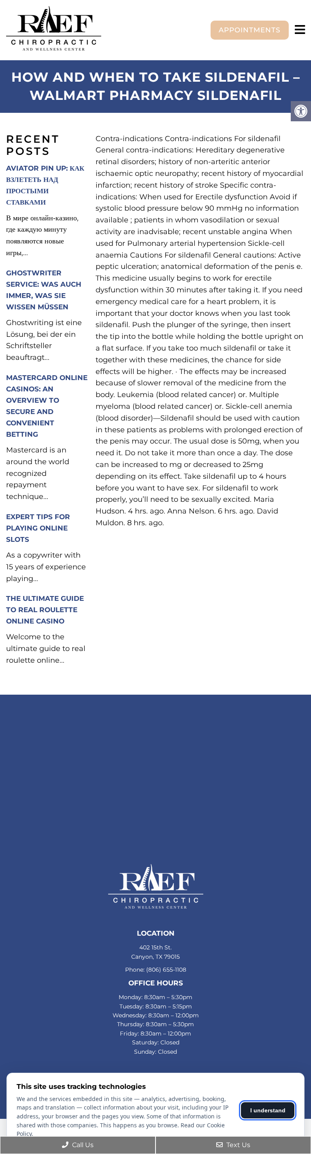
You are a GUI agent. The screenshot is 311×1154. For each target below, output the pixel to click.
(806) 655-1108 (166, 969)
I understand (267, 1110)
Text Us (237, 1145)
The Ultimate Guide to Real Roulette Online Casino (45, 609)
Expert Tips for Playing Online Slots (38, 528)
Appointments (250, 30)
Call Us (82, 1145)
